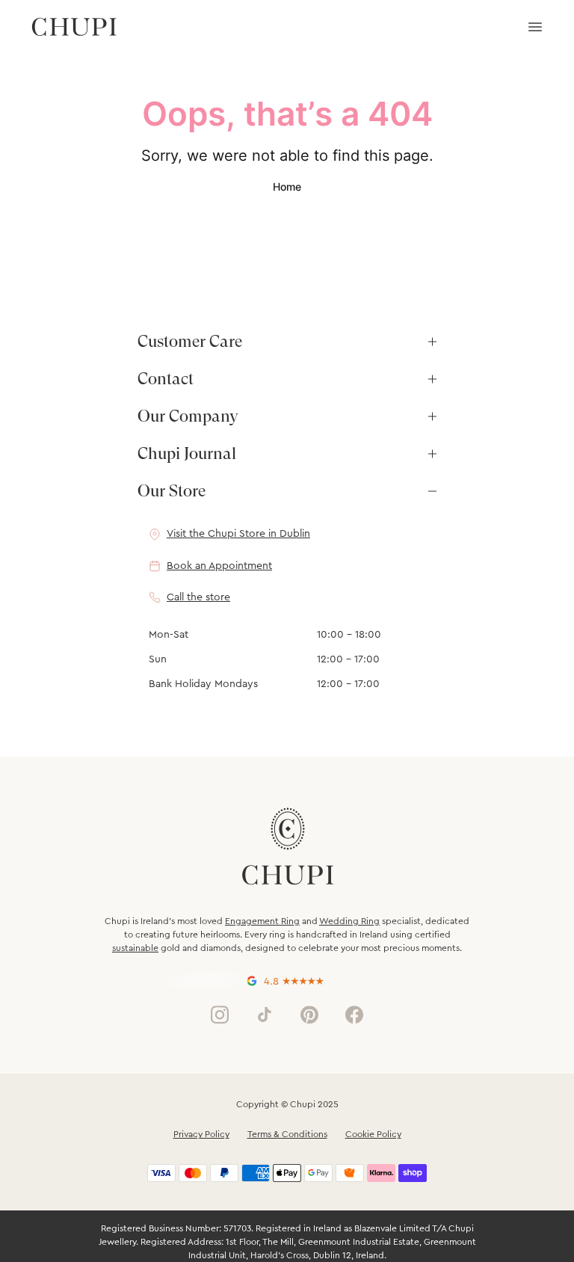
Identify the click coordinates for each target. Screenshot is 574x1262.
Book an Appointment (219, 566)
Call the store (198, 597)
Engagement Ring (262, 921)
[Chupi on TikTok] (265, 1015)
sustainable (135, 948)
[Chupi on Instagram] (220, 1015)
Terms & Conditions (287, 1134)
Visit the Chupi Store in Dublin (238, 534)
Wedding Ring (349, 921)
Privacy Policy (201, 1134)
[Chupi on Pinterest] (309, 1015)
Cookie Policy (373, 1134)
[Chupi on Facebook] (354, 1015)
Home (287, 186)
